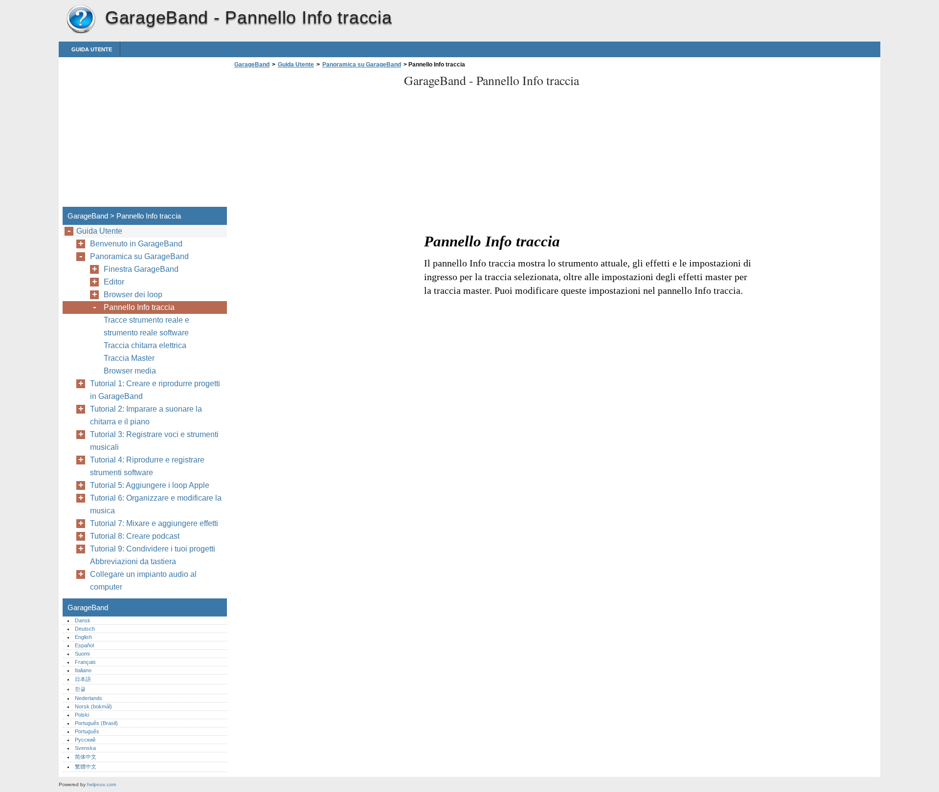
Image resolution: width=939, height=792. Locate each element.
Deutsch (85, 629)
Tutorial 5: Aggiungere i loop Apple (149, 485)
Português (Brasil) (96, 723)
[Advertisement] (314, 140)
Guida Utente (91, 49)
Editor (114, 282)
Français (85, 662)
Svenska (85, 748)
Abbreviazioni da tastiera (133, 561)
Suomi (82, 654)
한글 (80, 689)
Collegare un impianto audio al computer (143, 580)
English (83, 637)
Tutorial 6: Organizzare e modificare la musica (156, 504)
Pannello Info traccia (139, 307)
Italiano (83, 670)
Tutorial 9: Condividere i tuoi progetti (152, 549)
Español (84, 645)
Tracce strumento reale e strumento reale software (146, 326)
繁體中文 (85, 767)
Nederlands (88, 698)
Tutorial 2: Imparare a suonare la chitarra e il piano (146, 415)
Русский (85, 740)
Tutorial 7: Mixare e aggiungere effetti (154, 523)
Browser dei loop (133, 294)
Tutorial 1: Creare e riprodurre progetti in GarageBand (155, 389)
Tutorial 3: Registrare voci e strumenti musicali (154, 440)
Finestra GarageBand (141, 269)
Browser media (130, 371)
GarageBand (80, 19)
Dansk (82, 620)
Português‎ (87, 731)
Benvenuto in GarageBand (136, 244)
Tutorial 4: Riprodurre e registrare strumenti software (147, 466)
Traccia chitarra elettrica (145, 345)
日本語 (83, 679)
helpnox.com (101, 784)
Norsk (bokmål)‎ (93, 706)
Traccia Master (129, 358)
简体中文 (85, 757)
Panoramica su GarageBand (361, 64)
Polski (82, 715)
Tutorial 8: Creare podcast (134, 536)
